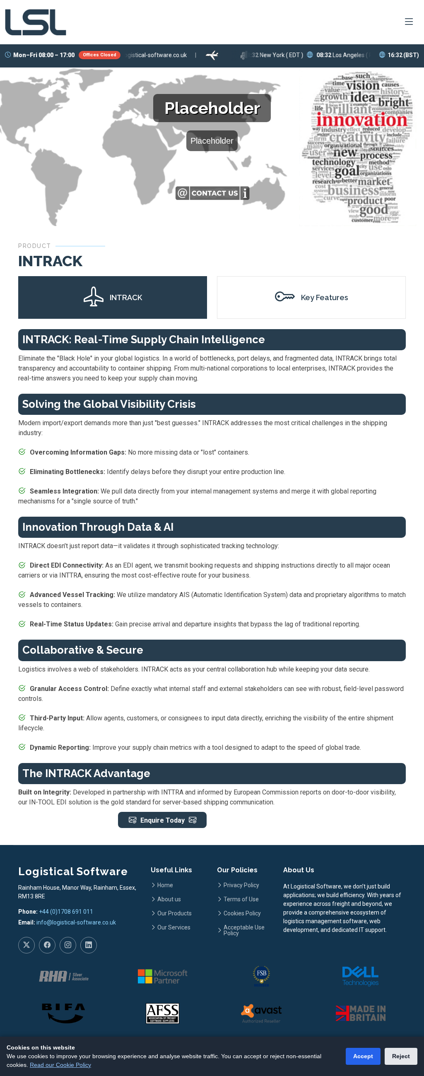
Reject (401, 1056)
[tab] (112, 297)
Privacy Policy (241, 885)
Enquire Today (162, 820)
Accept (363, 1056)
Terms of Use (241, 899)
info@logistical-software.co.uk (76, 922)
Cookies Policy (242, 913)
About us (169, 899)
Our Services (173, 927)
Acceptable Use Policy (244, 930)
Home (165, 885)
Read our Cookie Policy (60, 1065)
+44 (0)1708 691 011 (66, 911)
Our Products (174, 913)
